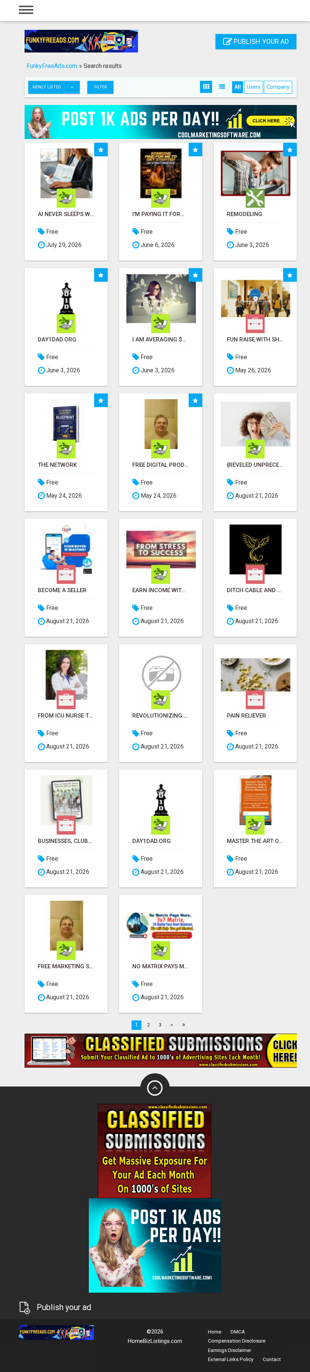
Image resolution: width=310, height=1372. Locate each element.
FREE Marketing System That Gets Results (66, 966)
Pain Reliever (246, 716)
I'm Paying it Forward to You (160, 214)
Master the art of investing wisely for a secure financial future (255, 841)
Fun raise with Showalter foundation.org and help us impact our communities (255, 340)
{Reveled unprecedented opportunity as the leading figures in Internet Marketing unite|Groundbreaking (255, 465)
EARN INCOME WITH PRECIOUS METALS (160, 590)
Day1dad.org (57, 340)
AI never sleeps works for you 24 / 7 (66, 214)
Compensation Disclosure (236, 1341)
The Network (57, 465)
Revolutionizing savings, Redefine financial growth (160, 716)
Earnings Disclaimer (229, 1350)
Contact (272, 1359)
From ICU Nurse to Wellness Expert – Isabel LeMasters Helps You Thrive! (66, 716)
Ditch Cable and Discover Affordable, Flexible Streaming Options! (255, 590)
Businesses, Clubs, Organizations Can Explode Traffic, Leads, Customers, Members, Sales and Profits (66, 841)
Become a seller (62, 590)
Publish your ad (260, 41)
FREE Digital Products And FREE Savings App (160, 465)
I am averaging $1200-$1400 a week (160, 340)
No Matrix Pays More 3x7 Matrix (160, 966)
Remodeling (244, 214)
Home (214, 1332)
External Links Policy (230, 1359)
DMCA (238, 1332)
